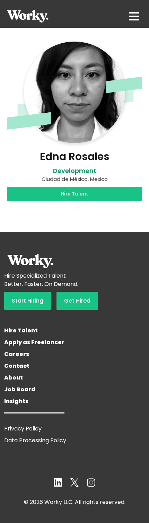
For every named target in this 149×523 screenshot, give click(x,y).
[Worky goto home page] (28, 16)
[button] (134, 16)
